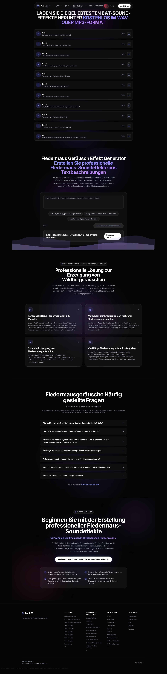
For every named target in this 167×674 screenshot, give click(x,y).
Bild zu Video (68, 638)
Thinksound (89, 624)
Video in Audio (69, 628)
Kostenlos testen (110, 236)
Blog (130, 622)
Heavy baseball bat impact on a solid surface (101, 214)
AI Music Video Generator (72, 622)
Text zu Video (69, 635)
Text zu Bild (68, 644)
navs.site (57, 668)
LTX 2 (109, 616)
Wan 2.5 (109, 631)
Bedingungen (133, 619)
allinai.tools (43, 668)
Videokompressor (91, 633)
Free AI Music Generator (72, 619)
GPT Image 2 (111, 622)
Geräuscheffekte (91, 618)
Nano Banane (68, 641)
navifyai (32, 668)
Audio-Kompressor (92, 640)
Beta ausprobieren (124, 5)
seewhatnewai (65, 668)
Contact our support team (90, 484)
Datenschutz (133, 616)
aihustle (37, 668)
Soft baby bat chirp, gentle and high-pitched (65, 214)
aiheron (8, 668)
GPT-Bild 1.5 (111, 625)
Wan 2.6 (109, 628)
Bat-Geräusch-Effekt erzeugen (108, 226)
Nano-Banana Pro (112, 638)
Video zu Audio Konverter (94, 643)
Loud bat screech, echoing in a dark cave (83, 219)
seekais (13, 668)
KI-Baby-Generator (113, 641)
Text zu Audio (68, 631)
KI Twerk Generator (113, 644)
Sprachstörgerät (91, 630)
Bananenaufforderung (93, 627)
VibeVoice (89, 621)
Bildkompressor (91, 636)
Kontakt (131, 625)
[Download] (129, 34)
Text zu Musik (68, 625)
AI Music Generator (70, 616)
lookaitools (20, 668)
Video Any (110, 619)
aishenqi (26, 668)
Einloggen (113, 6)
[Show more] (65, 647)
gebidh (3, 668)
